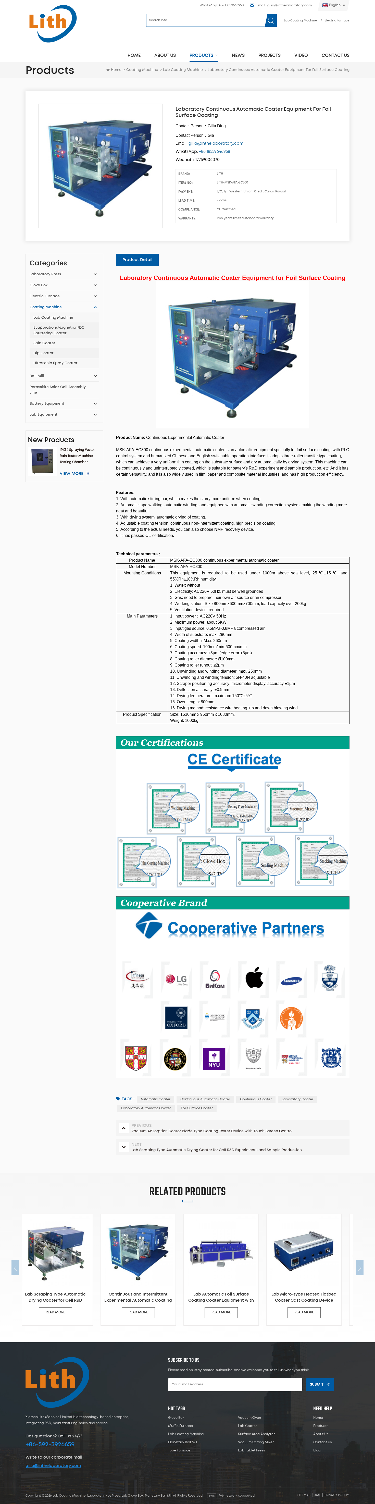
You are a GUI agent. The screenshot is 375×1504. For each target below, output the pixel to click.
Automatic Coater (155, 1099)
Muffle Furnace (180, 1426)
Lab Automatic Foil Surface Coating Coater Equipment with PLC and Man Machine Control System (146, 1297)
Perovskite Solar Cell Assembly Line (58, 390)
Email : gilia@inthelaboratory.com (284, 5)
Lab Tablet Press (251, 1450)
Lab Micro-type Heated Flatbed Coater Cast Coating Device (228, 1297)
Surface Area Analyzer (256, 1434)
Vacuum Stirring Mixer (256, 1442)
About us (165, 55)
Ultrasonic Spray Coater (55, 363)
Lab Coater (247, 1426)
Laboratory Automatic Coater (146, 1108)
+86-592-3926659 (50, 1444)
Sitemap (303, 1495)
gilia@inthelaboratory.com (53, 1466)
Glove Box (38, 285)
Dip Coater (43, 353)
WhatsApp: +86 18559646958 (221, 5)
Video (301, 55)
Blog (317, 1450)
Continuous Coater (256, 1099)
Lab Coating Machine (300, 20)
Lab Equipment (43, 414)
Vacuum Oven (249, 1417)
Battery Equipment (47, 403)
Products (201, 55)
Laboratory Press (45, 274)
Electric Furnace (336, 20)
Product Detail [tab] (137, 260)
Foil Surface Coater (197, 1108)
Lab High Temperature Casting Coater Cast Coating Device (312, 1297)
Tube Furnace (179, 1450)
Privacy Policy (336, 1495)
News (238, 55)
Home (134, 55)
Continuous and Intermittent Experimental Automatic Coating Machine (63, 1297)
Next (360, 1267)
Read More (63, 1312)
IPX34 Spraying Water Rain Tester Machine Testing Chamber (77, 456)
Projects (269, 55)
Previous (15, 1267)
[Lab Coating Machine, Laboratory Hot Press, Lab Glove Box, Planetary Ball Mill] (53, 23)
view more (71, 474)
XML (317, 1495)
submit (316, 1384)
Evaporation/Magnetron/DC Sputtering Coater (58, 330)
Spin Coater (44, 343)
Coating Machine (142, 69)
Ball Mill (37, 376)
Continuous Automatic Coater (205, 1099)
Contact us (335, 55)
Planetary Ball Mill (182, 1442)
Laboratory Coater (297, 1099)
